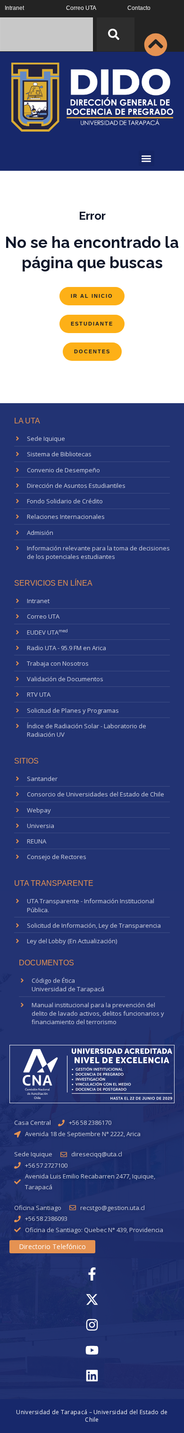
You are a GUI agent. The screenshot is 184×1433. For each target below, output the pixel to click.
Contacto (139, 8)
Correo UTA (81, 8)
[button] (146, 158)
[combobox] (46, 34)
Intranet (14, 8)
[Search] (115, 34)
